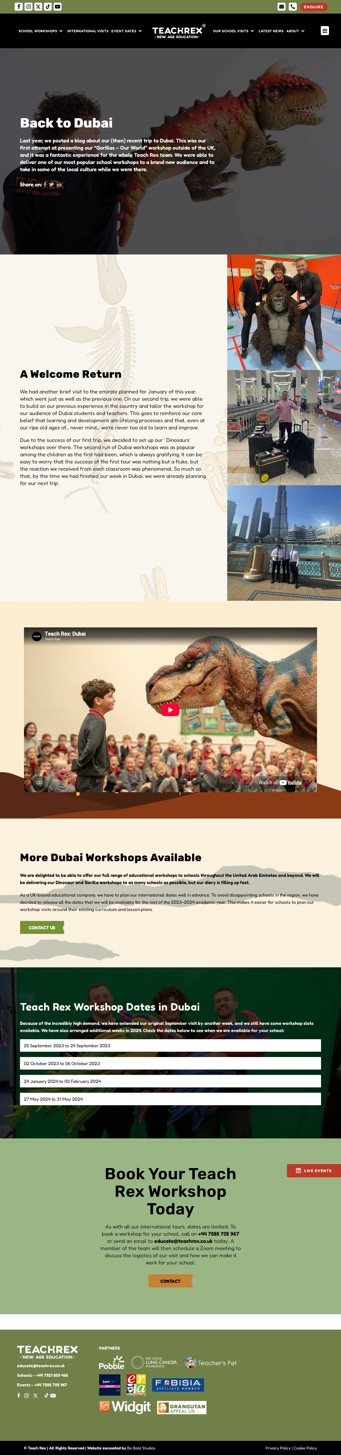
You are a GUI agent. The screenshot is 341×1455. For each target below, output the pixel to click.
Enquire (314, 7)
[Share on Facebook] (44, 184)
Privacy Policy (278, 1447)
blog (80, 140)
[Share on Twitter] (51, 184)
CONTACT (170, 1281)
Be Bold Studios (141, 1447)
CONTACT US (42, 927)
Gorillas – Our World (120, 148)
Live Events (318, 1170)
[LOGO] (179, 31)
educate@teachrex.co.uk (183, 1241)
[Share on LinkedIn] (59, 184)
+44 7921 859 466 (52, 1375)
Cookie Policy (305, 1447)
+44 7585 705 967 (218, 1234)
